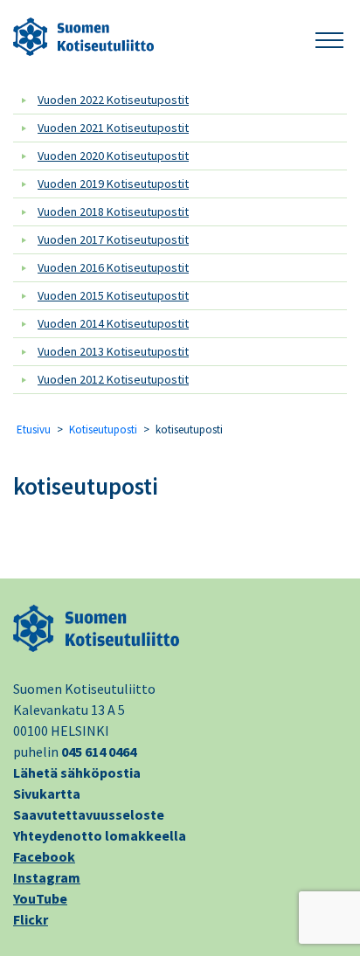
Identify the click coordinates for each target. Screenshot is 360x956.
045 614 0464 (98, 751)
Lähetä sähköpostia (77, 772)
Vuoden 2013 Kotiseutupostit (113, 351)
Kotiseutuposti (103, 429)
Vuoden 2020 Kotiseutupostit (113, 155)
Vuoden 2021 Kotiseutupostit (113, 127)
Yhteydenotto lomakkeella (99, 835)
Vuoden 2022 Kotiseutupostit (113, 99)
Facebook (44, 856)
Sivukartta (46, 793)
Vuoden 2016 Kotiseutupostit (113, 267)
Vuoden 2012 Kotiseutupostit (113, 379)
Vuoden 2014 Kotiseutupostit (113, 323)
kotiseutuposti (85, 486)
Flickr (30, 919)
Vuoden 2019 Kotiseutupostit (113, 183)
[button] (329, 37)
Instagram (46, 877)
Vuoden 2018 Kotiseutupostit (113, 211)
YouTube (40, 898)
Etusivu (34, 429)
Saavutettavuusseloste (88, 814)
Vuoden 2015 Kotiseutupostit (113, 295)
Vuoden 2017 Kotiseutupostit (113, 239)
